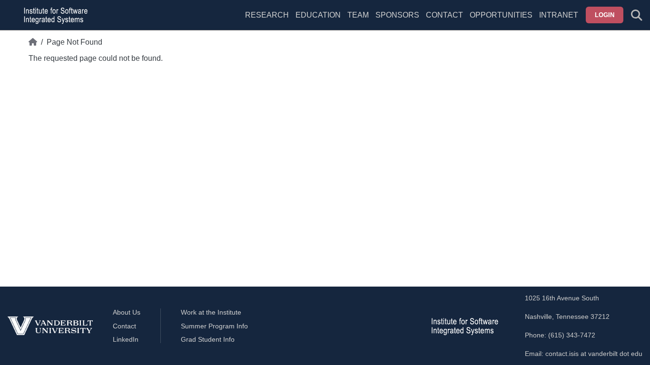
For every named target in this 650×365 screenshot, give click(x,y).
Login (604, 15)
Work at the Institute (211, 312)
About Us (126, 312)
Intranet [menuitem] (558, 15)
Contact (444, 15)
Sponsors (397, 15)
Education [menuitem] (318, 15)
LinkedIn (125, 339)
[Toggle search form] (636, 15)
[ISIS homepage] (53, 15)
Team (358, 15)
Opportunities (501, 15)
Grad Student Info (208, 339)
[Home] (33, 42)
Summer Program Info (214, 326)
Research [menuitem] (267, 15)
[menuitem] (358, 21)
